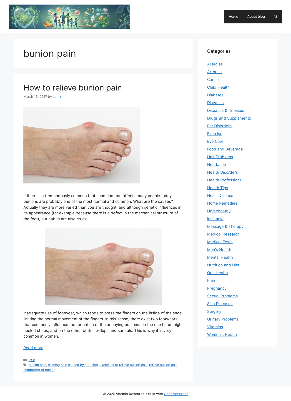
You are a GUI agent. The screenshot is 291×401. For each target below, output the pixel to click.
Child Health (218, 87)
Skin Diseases (220, 303)
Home (233, 16)
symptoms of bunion (39, 370)
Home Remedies (222, 203)
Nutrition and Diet (223, 265)
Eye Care (215, 141)
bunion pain (37, 365)
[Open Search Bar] (275, 16)
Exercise (214, 133)
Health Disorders (222, 172)
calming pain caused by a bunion (73, 365)
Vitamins (215, 327)
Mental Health (220, 257)
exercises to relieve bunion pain (123, 365)
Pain (32, 360)
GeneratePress (176, 394)
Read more (33, 348)
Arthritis (214, 72)
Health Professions (224, 180)
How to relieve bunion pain (72, 87)
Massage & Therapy (225, 226)
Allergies (215, 64)
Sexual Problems (222, 296)
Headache (216, 164)
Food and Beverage (225, 149)
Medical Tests (220, 242)
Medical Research (223, 234)
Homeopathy (219, 211)
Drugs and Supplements (229, 118)
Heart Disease (220, 195)
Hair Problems (220, 157)
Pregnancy (216, 288)
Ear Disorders (219, 126)
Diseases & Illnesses (225, 110)
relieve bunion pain (163, 365)
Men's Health (219, 249)
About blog (256, 16)
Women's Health (222, 334)
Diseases (215, 102)
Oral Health (217, 273)
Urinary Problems (223, 319)
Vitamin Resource (158, 14)
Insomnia (215, 218)
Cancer (213, 79)
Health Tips (217, 187)
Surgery (214, 311)
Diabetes (215, 95)
